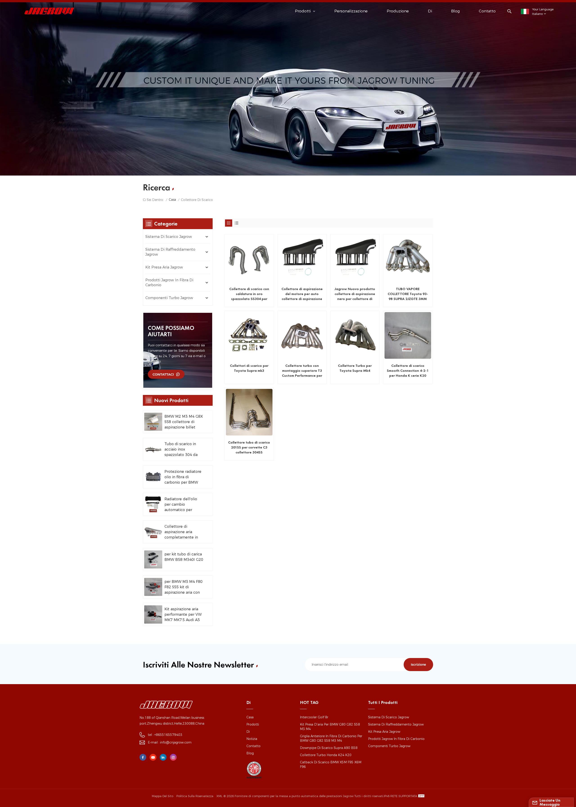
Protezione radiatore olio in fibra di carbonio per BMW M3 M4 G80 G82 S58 (182, 477)
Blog (455, 11)
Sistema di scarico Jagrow (168, 236)
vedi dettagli (246, 302)
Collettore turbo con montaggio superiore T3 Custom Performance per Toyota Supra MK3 (302, 370)
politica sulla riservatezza (194, 796)
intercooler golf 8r (314, 717)
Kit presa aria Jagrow (164, 267)
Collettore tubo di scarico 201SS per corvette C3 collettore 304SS (249, 447)
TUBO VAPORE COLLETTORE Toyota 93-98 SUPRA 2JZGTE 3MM (408, 293)
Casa (172, 200)
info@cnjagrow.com (175, 742)
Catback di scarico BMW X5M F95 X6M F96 (330, 764)
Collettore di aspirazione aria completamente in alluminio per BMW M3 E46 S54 (181, 532)
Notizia (251, 739)
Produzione (398, 11)
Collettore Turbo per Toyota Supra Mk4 (355, 368)
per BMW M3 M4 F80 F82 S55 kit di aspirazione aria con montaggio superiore (183, 587)
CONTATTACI (163, 374)
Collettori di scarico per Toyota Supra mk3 (249, 368)
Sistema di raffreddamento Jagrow (170, 252)
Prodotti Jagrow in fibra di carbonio (169, 282)
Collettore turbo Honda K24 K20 (325, 755)
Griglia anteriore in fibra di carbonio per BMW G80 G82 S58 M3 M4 (331, 738)
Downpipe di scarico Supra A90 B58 (329, 748)
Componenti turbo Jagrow (169, 298)
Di (430, 11)
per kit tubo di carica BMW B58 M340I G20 (183, 557)
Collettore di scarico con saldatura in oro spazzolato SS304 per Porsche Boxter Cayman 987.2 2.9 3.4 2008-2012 (249, 293)
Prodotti (252, 724)
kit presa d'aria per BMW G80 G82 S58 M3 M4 (330, 726)
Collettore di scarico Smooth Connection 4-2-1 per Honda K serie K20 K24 (408, 370)
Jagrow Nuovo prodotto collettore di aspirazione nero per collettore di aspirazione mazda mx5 (355, 293)
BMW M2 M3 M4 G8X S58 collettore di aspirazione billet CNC (183, 422)
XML (219, 796)
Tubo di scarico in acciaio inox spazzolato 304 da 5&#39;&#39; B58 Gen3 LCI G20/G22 (181, 450)
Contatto (487, 11)
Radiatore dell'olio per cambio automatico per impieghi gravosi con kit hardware (182, 505)
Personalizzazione (351, 11)
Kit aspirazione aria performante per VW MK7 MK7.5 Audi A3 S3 (183, 615)
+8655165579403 (168, 735)
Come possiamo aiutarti (171, 331)
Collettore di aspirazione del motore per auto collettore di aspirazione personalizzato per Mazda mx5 (302, 293)
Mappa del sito (162, 796)
